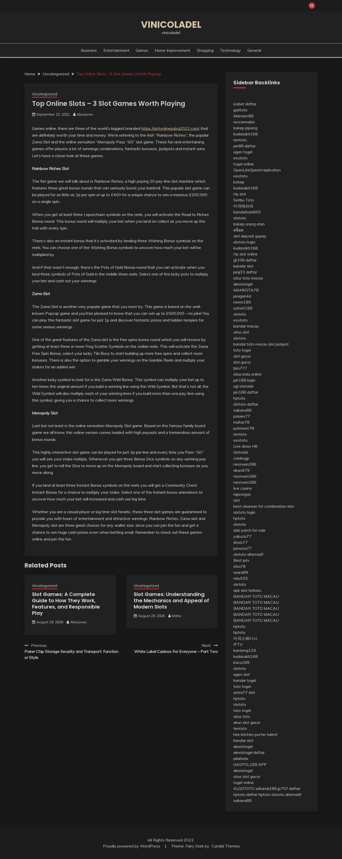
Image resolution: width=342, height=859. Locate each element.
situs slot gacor (246, 776)
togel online (243, 163)
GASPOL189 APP (250, 764)
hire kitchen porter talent (255, 734)
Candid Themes (226, 845)
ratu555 (240, 578)
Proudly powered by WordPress (132, 845)
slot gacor (242, 356)
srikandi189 (266, 788)
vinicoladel (171, 24)
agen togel (242, 151)
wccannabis (244, 121)
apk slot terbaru (247, 590)
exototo (240, 157)
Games (142, 50)
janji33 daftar (245, 271)
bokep (238, 181)
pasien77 (241, 416)
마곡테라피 (243, 205)
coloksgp (241, 458)
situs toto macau (248, 277)
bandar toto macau (250, 344)
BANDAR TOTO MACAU (256, 596)
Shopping (205, 50)
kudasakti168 (245, 133)
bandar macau (246, 326)
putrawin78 (243, 428)
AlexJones (85, 114)
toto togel (242, 350)
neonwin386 (244, 464)
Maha (176, 616)
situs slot (241, 332)
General (254, 50)
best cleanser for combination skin (263, 506)
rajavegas (242, 494)
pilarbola (240, 758)
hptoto (239, 398)
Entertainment (116, 50)
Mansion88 (243, 115)
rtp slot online (245, 253)
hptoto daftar (245, 794)
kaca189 (241, 662)
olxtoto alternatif (248, 554)
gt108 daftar (245, 259)
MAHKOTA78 (246, 290)
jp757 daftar (289, 788)
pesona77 (242, 548)
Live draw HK (245, 446)
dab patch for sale (249, 530)
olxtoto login (244, 241)
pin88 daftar (244, 145)
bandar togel (244, 680)
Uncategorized (44, 94)
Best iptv (241, 560)
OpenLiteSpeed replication (257, 169)
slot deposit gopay (249, 235)
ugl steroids (243, 386)
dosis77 (240, 542)
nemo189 (242, 302)
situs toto (241, 716)
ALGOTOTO (244, 788)
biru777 (240, 368)
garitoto (240, 109)
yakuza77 (242, 536)
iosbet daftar (244, 103)
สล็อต (238, 229)
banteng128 (244, 650)
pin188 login (244, 380)
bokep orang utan (249, 223)
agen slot (241, 674)
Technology (230, 50)
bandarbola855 (247, 211)
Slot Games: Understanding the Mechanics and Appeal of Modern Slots (171, 600)
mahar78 (241, 422)
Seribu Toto (243, 199)
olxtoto (239, 217)
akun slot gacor (246, 722)
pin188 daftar (245, 392)
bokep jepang (245, 127)
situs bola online (247, 374)
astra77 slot (244, 692)
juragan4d (242, 296)
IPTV (238, 644)
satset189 (242, 308)
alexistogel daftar (249, 752)
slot (236, 500)
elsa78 (239, 566)
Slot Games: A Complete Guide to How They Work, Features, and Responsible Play (66, 604)
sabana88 (242, 410)
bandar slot (243, 265)
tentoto (240, 139)
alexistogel (243, 284)
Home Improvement (172, 50)
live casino (242, 488)
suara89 (240, 572)
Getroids (240, 452)
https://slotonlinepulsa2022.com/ (170, 128)
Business (89, 50)
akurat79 (241, 470)
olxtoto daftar (245, 404)
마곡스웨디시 (245, 638)
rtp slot (239, 193)
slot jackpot (278, 344)
